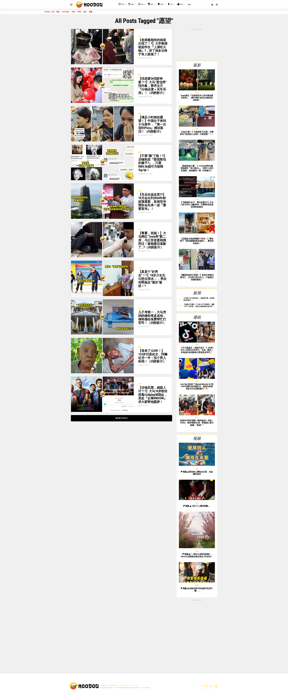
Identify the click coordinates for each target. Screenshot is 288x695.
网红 (58, 12)
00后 (79, 12)
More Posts (121, 418)
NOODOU (115, 687)
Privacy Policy (134, 685)
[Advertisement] (197, 44)
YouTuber (65, 12)
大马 (52, 12)
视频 (90, 12)
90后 (73, 12)
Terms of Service (124, 685)
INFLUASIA (141, 687)
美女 (85, 12)
